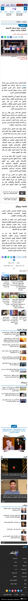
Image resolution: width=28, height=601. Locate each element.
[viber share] (3, 257)
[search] (2, 8)
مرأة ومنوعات (24, 569)
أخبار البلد (12, 11)
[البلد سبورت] (19, 5)
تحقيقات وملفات (13, 583)
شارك (14, 37)
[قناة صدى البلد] (25, 5)
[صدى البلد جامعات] (13, 5)
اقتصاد (25, 580)
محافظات (18, 21)
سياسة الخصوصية (8, 594)
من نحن (23, 594)
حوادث (5, 11)
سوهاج (24, 85)
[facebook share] (11, 37)
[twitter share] (8, 37)
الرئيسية (25, 11)
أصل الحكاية (14, 572)
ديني (16, 569)
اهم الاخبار (18, 11)
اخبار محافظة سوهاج (8, 265)
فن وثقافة (24, 565)
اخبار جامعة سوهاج (20, 265)
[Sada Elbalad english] (3, 5)
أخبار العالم (24, 572)
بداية (14, 268)
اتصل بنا (16, 594)
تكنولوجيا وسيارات (13, 580)
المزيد (3, 501)
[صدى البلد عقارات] (8, 5)
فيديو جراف (24, 576)
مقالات (25, 587)
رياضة (15, 562)
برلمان (25, 583)
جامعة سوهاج (11, 262)
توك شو (15, 565)
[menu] (25, 8)
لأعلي (23, 547)
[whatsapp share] (5, 37)
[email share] (2, 37)
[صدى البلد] (14, 8)
